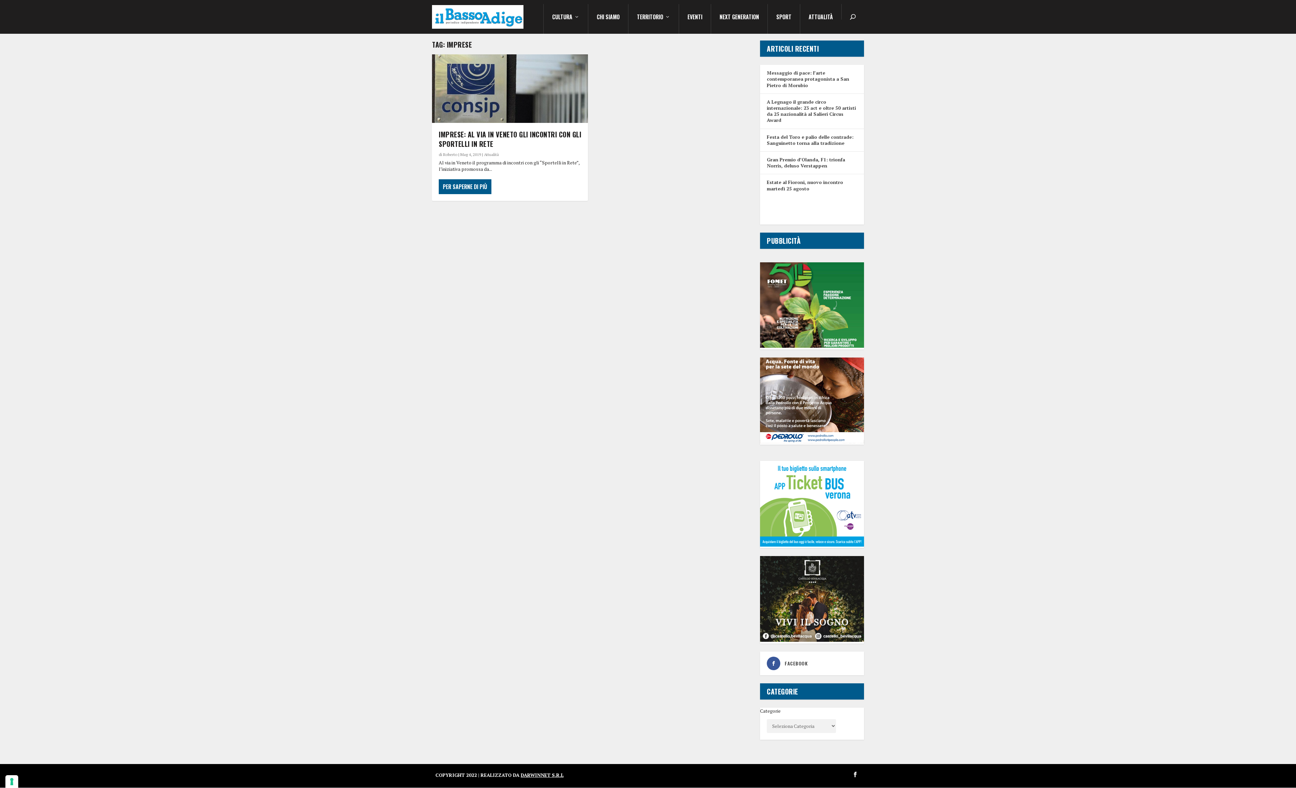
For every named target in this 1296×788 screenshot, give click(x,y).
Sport (783, 17)
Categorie (770, 711)
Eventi (694, 17)
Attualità (821, 17)
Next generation (739, 17)
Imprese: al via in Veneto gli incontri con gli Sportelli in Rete (510, 139)
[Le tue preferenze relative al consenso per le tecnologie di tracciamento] (11, 781)
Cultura (562, 17)
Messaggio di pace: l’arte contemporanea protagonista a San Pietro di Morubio (808, 79)
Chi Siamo (608, 17)
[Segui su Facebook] (855, 774)
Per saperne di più (465, 187)
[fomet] (812, 346)
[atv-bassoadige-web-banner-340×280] (812, 545)
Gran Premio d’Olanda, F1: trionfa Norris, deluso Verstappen (806, 162)
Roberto (450, 154)
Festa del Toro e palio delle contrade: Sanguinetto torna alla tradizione (810, 140)
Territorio (650, 17)
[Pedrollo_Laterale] (812, 441)
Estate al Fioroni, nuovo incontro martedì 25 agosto (805, 185)
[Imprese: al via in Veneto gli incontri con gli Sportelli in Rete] (510, 88)
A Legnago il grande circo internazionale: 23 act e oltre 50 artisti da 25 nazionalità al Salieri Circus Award (811, 111)
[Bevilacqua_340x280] (812, 640)
